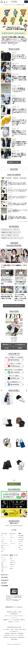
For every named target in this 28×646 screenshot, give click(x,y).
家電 (2, 566)
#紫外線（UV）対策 (20, 4)
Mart (20, 624)
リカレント (12, 561)
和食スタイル (15, 626)
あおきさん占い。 (5, 569)
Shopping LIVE (4, 575)
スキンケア (12, 532)
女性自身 (7, 628)
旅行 (2, 558)
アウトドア (3, 556)
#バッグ (16, 235)
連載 (11, 553)
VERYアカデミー (13, 557)
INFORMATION (14, 609)
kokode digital (14, 634)
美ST (24, 624)
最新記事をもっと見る (13, 162)
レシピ (2, 552)
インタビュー (12, 555)
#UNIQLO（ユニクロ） (7, 238)
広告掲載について (7, 614)
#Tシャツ (14, 4)
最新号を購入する (7, 344)
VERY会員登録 (4, 580)
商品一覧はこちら (13, 479)
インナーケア (12, 538)
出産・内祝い (21, 534)
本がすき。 (21, 630)
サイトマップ (14, 612)
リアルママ (21, 544)
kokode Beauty (13, 632)
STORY (16, 624)
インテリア (3, 554)
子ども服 (20, 536)
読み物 (11, 563)
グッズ (20, 538)
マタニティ (3, 544)
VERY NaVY (4, 578)
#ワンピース (17, 232)
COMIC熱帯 (20, 628)
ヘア (11, 534)
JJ (3, 624)
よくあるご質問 (15, 614)
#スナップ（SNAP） (7, 235)
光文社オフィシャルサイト (14, 616)
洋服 (2, 536)
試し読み (7, 348)
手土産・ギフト (4, 562)
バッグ (2, 532)
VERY (12, 624)
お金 (2, 564)
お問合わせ (22, 614)
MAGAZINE (9, 607)
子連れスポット (22, 532)
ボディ (11, 536)
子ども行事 (21, 540)
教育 (19, 542)
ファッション (4, 528)
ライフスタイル (4, 550)
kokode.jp (6, 632)
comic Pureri (7, 630)
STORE (19, 607)
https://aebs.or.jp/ (16, 595)
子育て (19, 528)
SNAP (2, 542)
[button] (11, 44)
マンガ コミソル (14, 630)
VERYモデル (12, 559)
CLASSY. (7, 624)
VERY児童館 (21, 530)
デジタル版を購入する (20, 344)
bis (10, 626)
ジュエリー (3, 534)
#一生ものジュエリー (8, 4)
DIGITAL (15, 607)
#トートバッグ (18, 238)
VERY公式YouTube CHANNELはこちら (13, 305)
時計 (2, 546)
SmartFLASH (13, 628)
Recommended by (21, 221)
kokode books (21, 632)
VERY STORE (13, 390)
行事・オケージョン (5, 540)
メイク (11, 530)
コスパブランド (4, 538)
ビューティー (13, 528)
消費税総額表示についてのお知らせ (14, 602)
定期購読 (20, 348)
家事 (2, 560)
